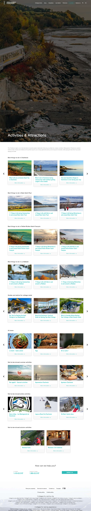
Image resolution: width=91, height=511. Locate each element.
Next (87, 174)
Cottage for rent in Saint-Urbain (51, 502)
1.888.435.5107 (34, 473)
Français (58, 488)
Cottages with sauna (45, 510)
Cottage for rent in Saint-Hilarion (22, 502)
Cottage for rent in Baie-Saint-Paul (16, 498)
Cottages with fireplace (23, 510)
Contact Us (70, 472)
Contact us (51, 488)
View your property (30, 488)
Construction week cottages (76, 510)
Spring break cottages (64, 510)
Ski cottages (77, 509)
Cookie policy (50, 492)
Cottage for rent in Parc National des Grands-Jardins (62, 499)
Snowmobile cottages (12, 510)
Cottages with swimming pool (68, 509)
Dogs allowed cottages (56, 509)
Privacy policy (41, 492)
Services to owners (42, 488)
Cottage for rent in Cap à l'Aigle (31, 498)
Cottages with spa (23, 509)
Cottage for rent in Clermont (45, 498)
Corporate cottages (55, 510)
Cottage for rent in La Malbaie (75, 498)
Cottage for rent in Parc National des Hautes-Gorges (19, 501)
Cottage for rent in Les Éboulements (24, 499)
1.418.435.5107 (18, 473)
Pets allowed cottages (45, 509)
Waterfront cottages (14, 509)
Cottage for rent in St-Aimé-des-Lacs (67, 502)
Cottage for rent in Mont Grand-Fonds (41, 499)
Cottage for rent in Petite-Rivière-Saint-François (41, 501)
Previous (3, 174)
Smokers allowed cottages (34, 510)
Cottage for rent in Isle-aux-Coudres (60, 498)
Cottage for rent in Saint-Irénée (37, 502)
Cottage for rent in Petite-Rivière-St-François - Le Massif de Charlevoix (67, 501)
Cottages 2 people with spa (34, 509)
